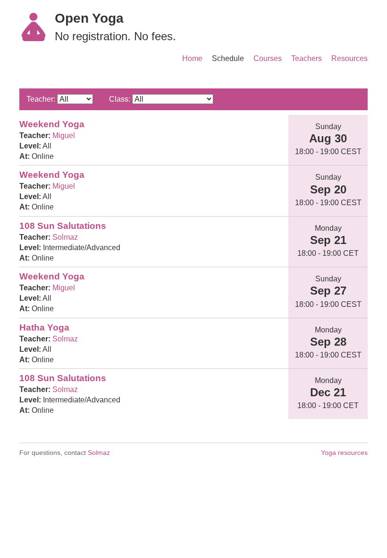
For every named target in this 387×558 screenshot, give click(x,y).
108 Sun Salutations (62, 226)
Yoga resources (344, 452)
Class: (119, 99)
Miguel (63, 135)
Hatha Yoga (44, 327)
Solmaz (65, 237)
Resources (349, 58)
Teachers (306, 58)
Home (192, 58)
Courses (267, 58)
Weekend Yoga (51, 124)
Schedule (228, 58)
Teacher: (40, 99)
